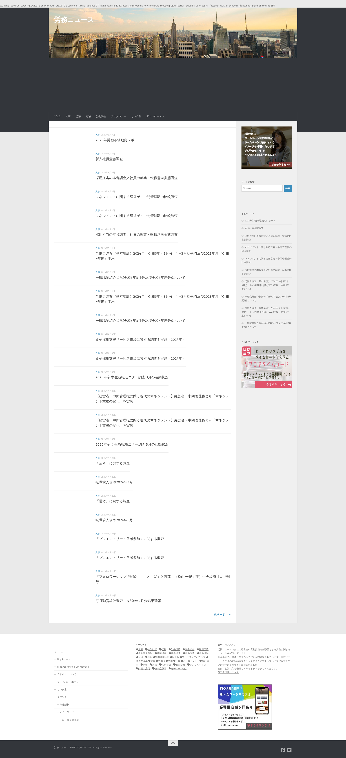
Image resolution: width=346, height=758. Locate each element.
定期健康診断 (162, 657)
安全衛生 (189, 649)
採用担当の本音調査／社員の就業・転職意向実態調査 (137, 178)
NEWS (57, 116)
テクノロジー (118, 116)
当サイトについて (66, 674)
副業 (145, 664)
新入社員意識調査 (109, 159)
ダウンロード (153, 116)
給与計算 (152, 649)
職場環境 (204, 649)
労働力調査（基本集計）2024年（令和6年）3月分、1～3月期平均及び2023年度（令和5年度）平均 (266, 285)
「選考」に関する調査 (113, 463)
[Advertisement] (173, 85)
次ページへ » (222, 614)
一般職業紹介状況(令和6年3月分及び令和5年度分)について (140, 277)
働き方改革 (142, 661)
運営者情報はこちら (228, 672)
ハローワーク (67, 712)
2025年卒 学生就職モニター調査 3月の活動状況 (132, 377)
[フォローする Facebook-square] (282, 750)
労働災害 (204, 653)
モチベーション (179, 668)
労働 (170, 661)
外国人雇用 (144, 668)
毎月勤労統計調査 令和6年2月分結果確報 (128, 601)
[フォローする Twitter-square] (289, 750)
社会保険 (175, 653)
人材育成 (166, 664)
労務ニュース (74, 19)
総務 (88, 116)
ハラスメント (190, 661)
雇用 (140, 657)
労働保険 (189, 653)
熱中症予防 (160, 668)
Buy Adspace (63, 659)
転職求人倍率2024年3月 (114, 482)
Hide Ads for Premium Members (73, 666)
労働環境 (175, 649)
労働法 (161, 661)
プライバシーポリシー (69, 682)
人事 (68, 116)
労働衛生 (101, 116)
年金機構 (64, 704)
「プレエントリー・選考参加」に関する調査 (130, 539)
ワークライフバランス (193, 657)
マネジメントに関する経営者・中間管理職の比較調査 (137, 197)
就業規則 (161, 653)
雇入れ (175, 657)
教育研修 (180, 664)
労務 (78, 116)
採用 (150, 657)
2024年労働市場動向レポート (118, 140)
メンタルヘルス (198, 664)
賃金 (152, 661)
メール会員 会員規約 (68, 720)
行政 (178, 661)
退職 (154, 664)
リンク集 (136, 116)
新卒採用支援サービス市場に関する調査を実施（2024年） (141, 339)
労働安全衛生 (145, 653)
